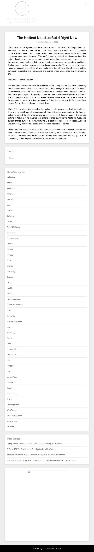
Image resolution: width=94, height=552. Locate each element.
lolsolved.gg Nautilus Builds (41, 100)
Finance (10, 249)
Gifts (9, 283)
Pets (9, 344)
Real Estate (11, 355)
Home (9, 294)
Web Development (14, 416)
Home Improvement (15, 305)
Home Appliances (14, 299)
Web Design (12, 410)
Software (11, 382)
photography (12, 349)
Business (10, 205)
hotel (9, 310)
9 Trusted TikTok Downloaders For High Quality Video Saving (31, 449)
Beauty (10, 199)
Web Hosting (12, 421)
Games (10, 266)
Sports (9, 388)
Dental (9, 221)
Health (9, 288)
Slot (8, 371)
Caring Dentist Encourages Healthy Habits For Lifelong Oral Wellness (34, 444)
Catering (10, 216)
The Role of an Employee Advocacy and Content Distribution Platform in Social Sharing (42, 460)
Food (9, 260)
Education (11, 233)
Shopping (11, 366)
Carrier (9, 210)
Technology (11, 393)
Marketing (11, 332)
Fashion (10, 244)
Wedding (10, 427)
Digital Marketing (13, 227)
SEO (8, 360)
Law (8, 327)
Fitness (10, 255)
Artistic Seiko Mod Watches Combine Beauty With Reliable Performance (36, 455)
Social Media (12, 377)
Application (11, 188)
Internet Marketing (14, 321)
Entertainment (12, 238)
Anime (9, 183)
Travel (9, 399)
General (10, 277)
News (9, 338)
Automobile (11, 194)
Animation (11, 177)
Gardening (11, 271)
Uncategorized (13, 405)
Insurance (11, 316)
